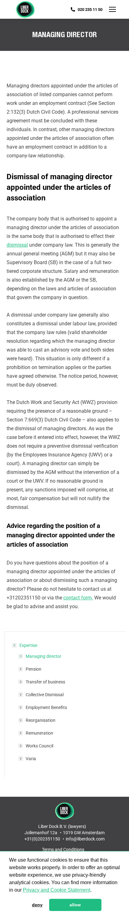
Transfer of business (45, 681)
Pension (33, 669)
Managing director (43, 656)
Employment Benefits (46, 707)
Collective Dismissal (45, 694)
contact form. (78, 598)
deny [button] (37, 904)
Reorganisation (40, 720)
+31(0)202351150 (42, 838)
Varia (31, 758)
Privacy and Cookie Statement (56, 890)
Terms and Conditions (63, 849)
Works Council (39, 745)
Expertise (28, 645)
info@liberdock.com (85, 838)
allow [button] (75, 904)
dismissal (17, 245)
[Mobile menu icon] (112, 9)
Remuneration (39, 733)
